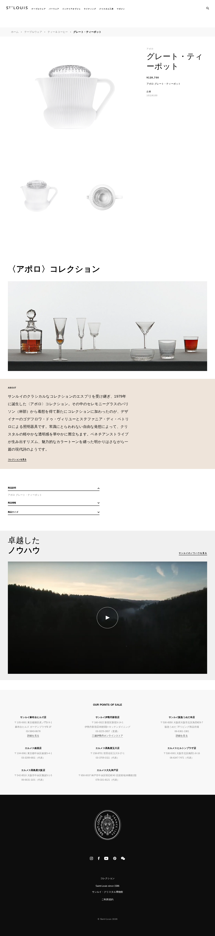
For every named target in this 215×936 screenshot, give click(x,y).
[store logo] (17, 8)
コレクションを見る (17, 459)
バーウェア (54, 9)
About (12, 388)
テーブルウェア (38, 9)
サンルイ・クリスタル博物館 (107, 891)
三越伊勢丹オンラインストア (107, 735)
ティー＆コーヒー (58, 32)
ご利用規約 (107, 899)
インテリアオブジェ (71, 9)
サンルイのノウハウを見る (193, 553)
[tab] (53, 488)
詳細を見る (33, 735)
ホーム (15, 32)
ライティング (90, 9)
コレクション (107, 878)
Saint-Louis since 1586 (107, 886)
